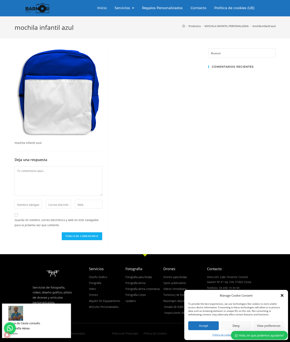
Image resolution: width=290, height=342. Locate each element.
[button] (282, 295)
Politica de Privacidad (125, 333)
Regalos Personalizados (162, 8)
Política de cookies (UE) (234, 8)
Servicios (122, 8)
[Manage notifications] (7, 335)
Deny (236, 326)
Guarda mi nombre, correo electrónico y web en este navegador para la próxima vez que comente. (57, 222)
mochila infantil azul (264, 26)
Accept (203, 326)
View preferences (268, 326)
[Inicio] (183, 26)
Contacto (198, 8)
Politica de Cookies (155, 333)
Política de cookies (222, 334)
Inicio (102, 8)
